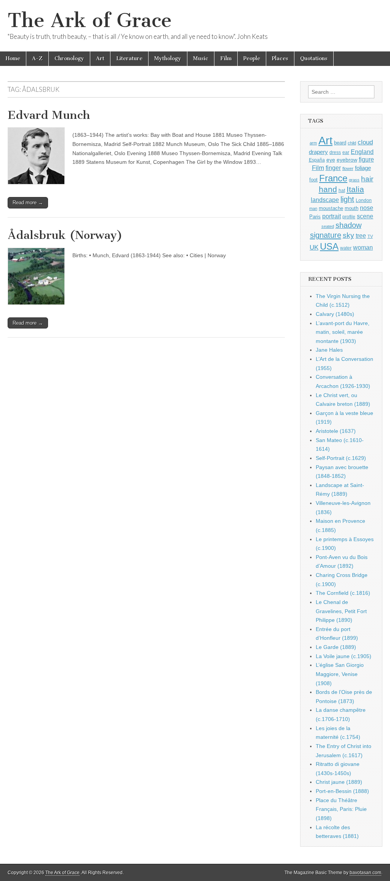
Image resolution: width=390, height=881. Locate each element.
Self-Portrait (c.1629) (341, 458)
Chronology (69, 58)
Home (13, 58)
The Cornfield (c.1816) (343, 593)
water (346, 248)
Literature (129, 58)
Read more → (28, 202)
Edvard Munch (49, 115)
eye (330, 160)
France (333, 178)
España (317, 160)
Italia (355, 189)
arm (313, 143)
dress (335, 152)
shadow (348, 225)
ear (345, 152)
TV (370, 236)
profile (348, 216)
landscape (325, 199)
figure (366, 159)
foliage (363, 168)
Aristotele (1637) (336, 431)
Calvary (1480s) (335, 314)
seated (327, 226)
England (362, 151)
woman (363, 247)
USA (329, 246)
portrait (331, 216)
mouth (351, 208)
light (347, 199)
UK (314, 247)
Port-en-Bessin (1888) (342, 791)
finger (333, 167)
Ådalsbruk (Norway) (65, 235)
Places (280, 58)
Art (100, 58)
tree (361, 235)
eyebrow (347, 160)
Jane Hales (329, 350)
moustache (331, 208)
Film (226, 58)
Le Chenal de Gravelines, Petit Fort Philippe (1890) (341, 611)
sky (348, 235)
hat (342, 190)
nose (366, 208)
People (251, 58)
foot (313, 180)
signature (325, 235)
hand (328, 189)
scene (365, 216)
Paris (315, 216)
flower (347, 168)
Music (200, 58)
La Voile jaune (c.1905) (343, 656)
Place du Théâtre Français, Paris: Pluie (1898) (341, 809)
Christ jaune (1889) (339, 782)
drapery (318, 152)
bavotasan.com (365, 872)
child (352, 143)
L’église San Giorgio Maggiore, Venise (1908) (340, 674)
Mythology (167, 58)
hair (367, 179)
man (313, 208)
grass (354, 180)
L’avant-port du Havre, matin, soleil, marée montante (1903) (342, 332)
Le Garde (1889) (336, 647)
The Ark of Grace (90, 20)
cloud (365, 142)
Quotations (314, 58)
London (364, 200)
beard (340, 143)
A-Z (37, 58)
